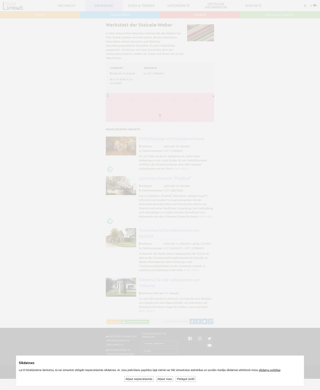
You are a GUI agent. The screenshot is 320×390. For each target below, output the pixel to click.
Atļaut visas (164, 378)
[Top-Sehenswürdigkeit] (110, 169)
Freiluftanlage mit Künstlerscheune (171, 138)
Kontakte (253, 5)
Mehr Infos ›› (182, 168)
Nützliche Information (216, 5)
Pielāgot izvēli (185, 378)
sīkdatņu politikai (269, 370)
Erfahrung (104, 5)
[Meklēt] (305, 5)
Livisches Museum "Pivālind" (165, 178)
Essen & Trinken (141, 5)
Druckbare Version (136, 322)
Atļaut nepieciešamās (139, 378)
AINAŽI (40, 14)
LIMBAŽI (200, 14)
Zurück (114, 322)
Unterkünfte (178, 5)
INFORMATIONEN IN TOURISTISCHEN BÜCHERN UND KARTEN (120, 354)
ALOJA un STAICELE (280, 14)
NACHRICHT (67, 5)
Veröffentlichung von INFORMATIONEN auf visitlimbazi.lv (121, 340)
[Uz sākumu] (16, 5)
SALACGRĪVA (120, 14)
